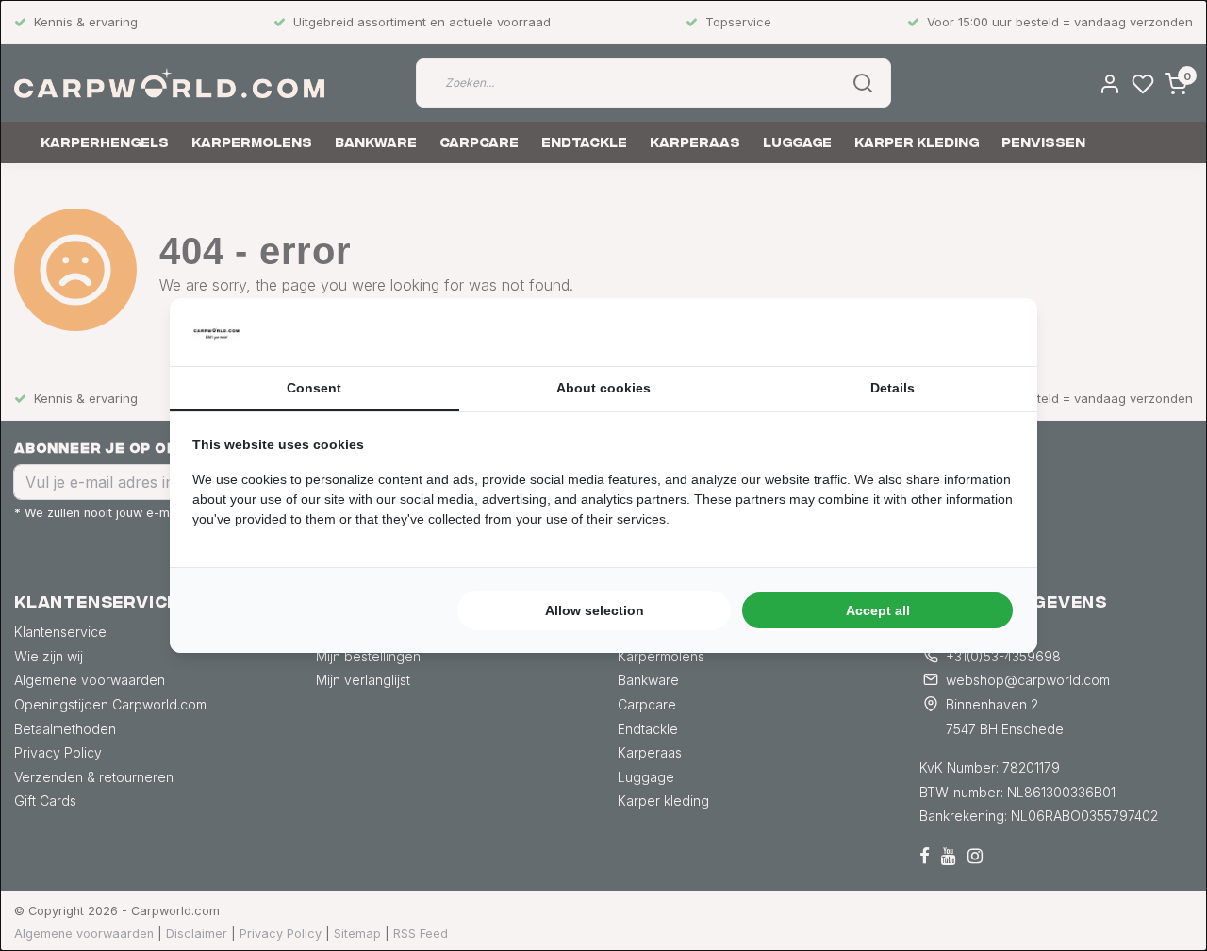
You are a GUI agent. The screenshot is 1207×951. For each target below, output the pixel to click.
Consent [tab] (314, 387)
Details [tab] (892, 387)
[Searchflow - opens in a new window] (991, 332)
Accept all (878, 610)
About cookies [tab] (603, 387)
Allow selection (594, 610)
